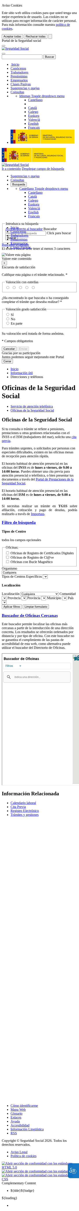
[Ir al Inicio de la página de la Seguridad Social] (15, 48)
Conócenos (18, 68)
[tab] (39, 522)
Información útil (22, 373)
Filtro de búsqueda (19, 522)
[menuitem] (44, 1205)
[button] (39, 257)
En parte (16, 323)
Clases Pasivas (21, 84)
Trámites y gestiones (25, 815)
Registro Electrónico (25, 811)
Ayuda (15, 1121)
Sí (12, 315)
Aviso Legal (19, 1152)
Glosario (16, 1113)
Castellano (43, 188)
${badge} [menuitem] (22, 1190)
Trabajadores (19, 72)
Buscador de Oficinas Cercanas (30, 615)
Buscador (50, 229)
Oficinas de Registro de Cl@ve (32, 557)
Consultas (17, 92)
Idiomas (42, 96)
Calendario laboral (23, 803)
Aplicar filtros (12, 606)
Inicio (15, 64)
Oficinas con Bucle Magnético (32, 562)
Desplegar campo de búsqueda (43, 169)
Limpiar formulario (36, 606)
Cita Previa (18, 807)
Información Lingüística (27, 1129)
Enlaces (16, 1117)
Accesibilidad (20, 1125)
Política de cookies (23, 1156)
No (13, 319)
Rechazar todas (36, 36)
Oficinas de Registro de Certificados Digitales (42, 553)
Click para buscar (59, 233)
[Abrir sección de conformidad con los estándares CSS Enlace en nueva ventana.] (39, 1179)
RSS (14, 1133)
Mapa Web (18, 1109)
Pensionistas (19, 76)
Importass (37, 514)
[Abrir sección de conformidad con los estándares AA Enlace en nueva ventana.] (39, 1171)
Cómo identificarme (24, 1105)
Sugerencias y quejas (25, 88)
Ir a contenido (11, 169)
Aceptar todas (12, 36)
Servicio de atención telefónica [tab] (32, 406)
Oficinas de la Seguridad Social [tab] (32, 410)
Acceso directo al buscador (24, 229)
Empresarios (19, 80)
